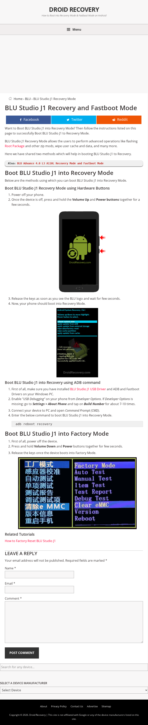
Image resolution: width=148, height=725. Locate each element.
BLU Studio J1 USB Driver (88, 389)
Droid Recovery (74, 9)
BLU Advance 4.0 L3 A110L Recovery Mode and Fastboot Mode (60, 163)
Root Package (14, 146)
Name (10, 568)
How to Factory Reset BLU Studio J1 (30, 541)
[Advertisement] (74, 63)
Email (10, 583)
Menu (76, 29)
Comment (13, 598)
